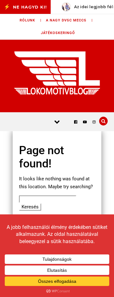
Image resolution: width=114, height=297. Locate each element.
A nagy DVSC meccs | (69, 20)
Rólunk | (30, 20)
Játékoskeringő (58, 33)
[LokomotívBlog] (57, 72)
